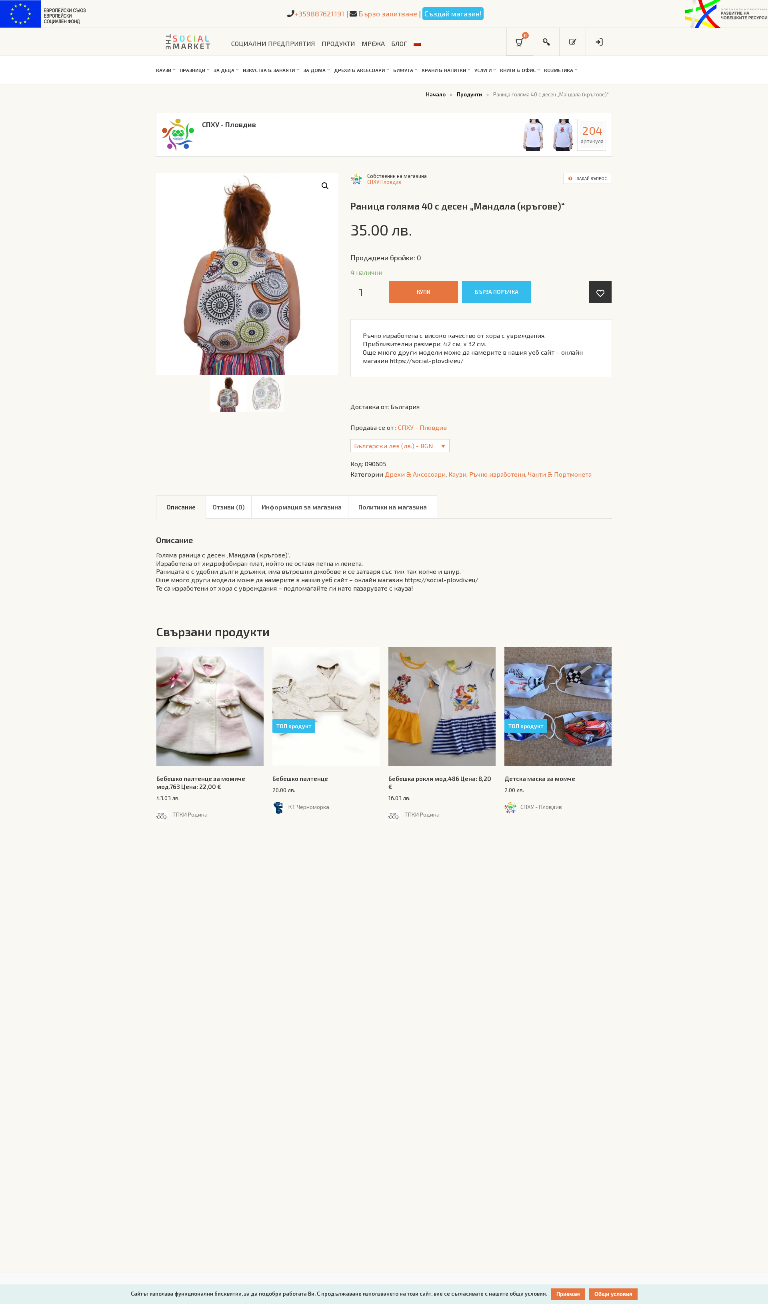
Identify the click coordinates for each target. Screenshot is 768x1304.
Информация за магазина (302, 507)
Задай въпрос (592, 178)
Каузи (457, 474)
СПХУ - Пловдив (229, 124)
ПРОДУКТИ (338, 43)
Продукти (469, 94)
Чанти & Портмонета (560, 474)
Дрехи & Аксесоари (415, 474)
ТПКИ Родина (190, 814)
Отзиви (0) (228, 507)
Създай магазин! (453, 13)
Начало (436, 94)
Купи (423, 292)
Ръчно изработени (497, 474)
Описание (181, 507)
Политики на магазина (392, 507)
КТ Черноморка (308, 806)
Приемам (568, 1294)
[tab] (181, 507)
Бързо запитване (387, 13)
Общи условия (613, 1294)
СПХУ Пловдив (384, 182)
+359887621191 (319, 13)
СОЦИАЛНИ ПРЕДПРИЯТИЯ (273, 43)
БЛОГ (399, 43)
